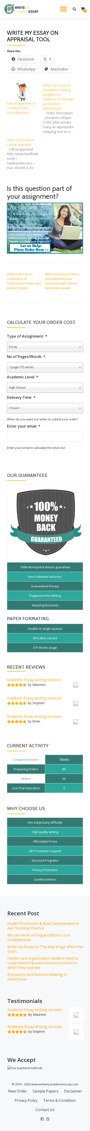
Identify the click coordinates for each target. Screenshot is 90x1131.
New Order (17, 1091)
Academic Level (22, 377)
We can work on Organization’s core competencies (38, 937)
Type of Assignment (27, 336)
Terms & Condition (59, 1100)
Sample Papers (45, 1091)
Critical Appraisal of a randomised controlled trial (21, 108)
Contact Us (45, 1109)
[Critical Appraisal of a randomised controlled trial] (22, 92)
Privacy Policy (26, 1100)
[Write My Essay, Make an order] (45, 228)
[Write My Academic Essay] (22, 9)
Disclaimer (73, 1091)
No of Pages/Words (26, 356)
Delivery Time (21, 397)
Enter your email (23, 426)
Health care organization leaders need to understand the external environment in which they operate (42, 963)
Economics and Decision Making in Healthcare (37, 977)
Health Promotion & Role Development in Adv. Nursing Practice (43, 926)
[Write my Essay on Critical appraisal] (25, 154)
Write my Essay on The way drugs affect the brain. (45, 949)
